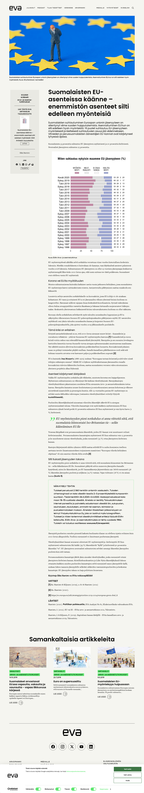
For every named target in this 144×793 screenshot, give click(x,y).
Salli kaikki (127, 769)
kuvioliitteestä (55, 397)
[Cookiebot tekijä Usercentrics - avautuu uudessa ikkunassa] (12, 789)
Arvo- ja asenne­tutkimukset (24, 101)
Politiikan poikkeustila (74, 604)
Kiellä (128, 780)
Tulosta (24, 168)
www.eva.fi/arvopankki (98, 523)
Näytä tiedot (104, 789)
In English (125, 8)
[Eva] (15, 8)
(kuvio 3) (58, 476)
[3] (89, 454)
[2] (114, 353)
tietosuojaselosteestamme (75, 771)
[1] (110, 337)
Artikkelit (25, 97)
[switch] (58, 789)
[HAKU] (133, 8)
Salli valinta (128, 775)
